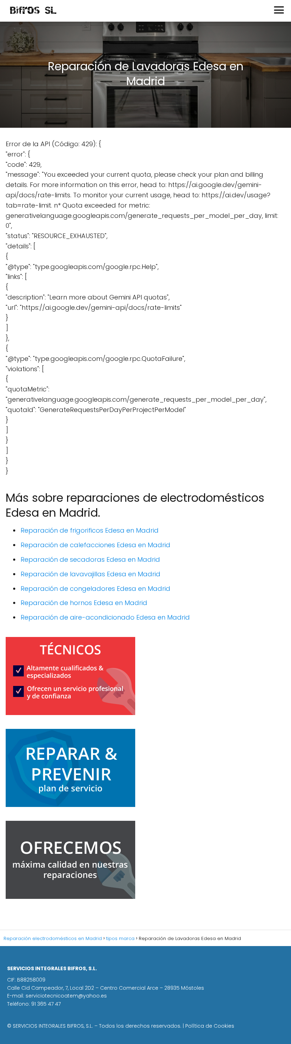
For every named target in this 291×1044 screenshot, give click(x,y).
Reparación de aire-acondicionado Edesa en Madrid (105, 617)
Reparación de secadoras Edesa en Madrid (90, 559)
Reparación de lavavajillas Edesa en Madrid (90, 574)
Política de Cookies (209, 1025)
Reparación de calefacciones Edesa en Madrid (95, 544)
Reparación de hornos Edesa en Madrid (84, 602)
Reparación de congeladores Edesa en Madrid (95, 588)
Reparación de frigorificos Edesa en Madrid (90, 530)
